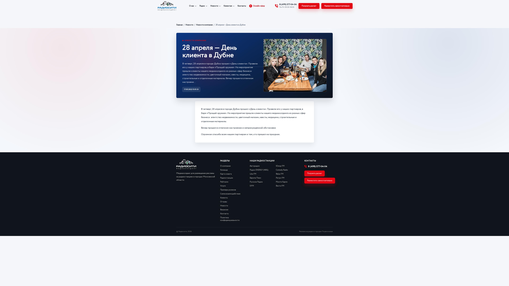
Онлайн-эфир (259, 6)
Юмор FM (280, 166)
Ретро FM (280, 178)
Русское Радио (256, 182)
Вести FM (280, 186)
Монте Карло (282, 182)
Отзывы (223, 201)
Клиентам (228, 6)
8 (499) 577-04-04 (317, 166)
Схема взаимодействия (230, 194)
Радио (202, 6)
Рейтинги (224, 182)
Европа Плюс (255, 178)
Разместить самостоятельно (337, 6)
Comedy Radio (282, 170)
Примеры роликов (228, 190)
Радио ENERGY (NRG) (259, 170)
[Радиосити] (167, 5)
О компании (225, 166)
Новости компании (204, 25)
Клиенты (224, 197)
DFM (252, 186)
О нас (191, 6)
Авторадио (255, 166)
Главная (179, 25)
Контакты (242, 6)
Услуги (223, 186)
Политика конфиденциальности (230, 219)
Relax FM (279, 174)
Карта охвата (226, 174)
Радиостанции (226, 178)
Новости (214, 6)
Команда (224, 170)
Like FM (253, 174)
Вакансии (224, 209)
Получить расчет (309, 6)
